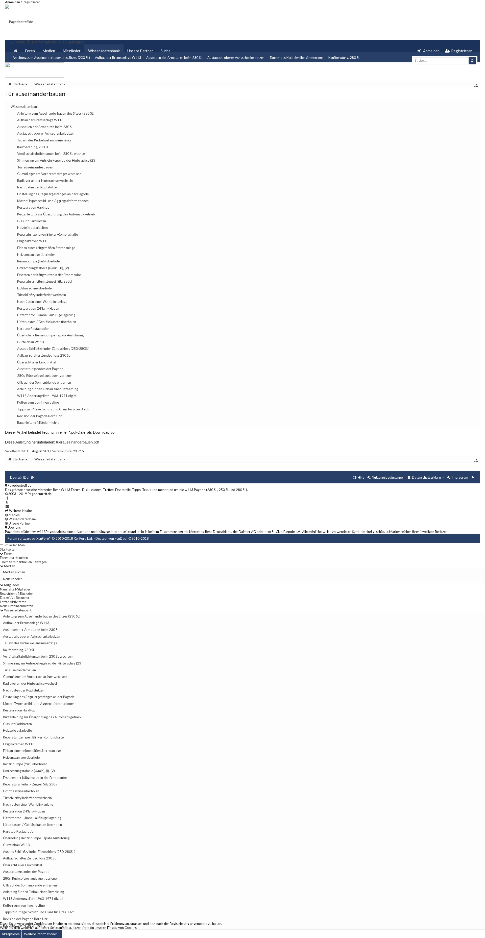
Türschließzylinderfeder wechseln (27, 798)
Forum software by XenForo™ (50, 538)
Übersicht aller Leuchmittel (22, 865)
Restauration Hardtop (19, 710)
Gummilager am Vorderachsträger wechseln (35, 677)
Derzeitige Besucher (14, 598)
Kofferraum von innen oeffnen (24, 905)
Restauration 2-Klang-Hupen (24, 811)
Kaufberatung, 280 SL (344, 58)
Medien (48, 50)
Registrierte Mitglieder (16, 593)
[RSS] (7, 502)
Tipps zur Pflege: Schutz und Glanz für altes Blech (39, 912)
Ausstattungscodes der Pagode (26, 872)
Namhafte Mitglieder (15, 589)
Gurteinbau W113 (16, 845)
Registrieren (31, 2)
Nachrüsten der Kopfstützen (23, 690)
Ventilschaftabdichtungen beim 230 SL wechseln (38, 656)
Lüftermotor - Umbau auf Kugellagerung (32, 818)
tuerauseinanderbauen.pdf (77, 442)
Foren (30, 50)
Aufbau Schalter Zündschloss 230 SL (29, 858)
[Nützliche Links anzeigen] (476, 85)
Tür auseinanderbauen (19, 670)
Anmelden (12, 2)
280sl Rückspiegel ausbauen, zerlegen (30, 878)
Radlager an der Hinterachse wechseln (31, 683)
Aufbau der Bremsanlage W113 (118, 58)
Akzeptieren (11, 934)
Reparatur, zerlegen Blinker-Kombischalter (34, 737)
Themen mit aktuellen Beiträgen (23, 562)
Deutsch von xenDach (122, 538)
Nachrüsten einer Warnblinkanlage (28, 804)
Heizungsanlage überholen (22, 757)
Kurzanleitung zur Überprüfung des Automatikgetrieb (42, 717)
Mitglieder (72, 50)
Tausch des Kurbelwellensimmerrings (296, 58)
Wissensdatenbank (104, 50)
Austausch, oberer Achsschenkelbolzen (235, 58)
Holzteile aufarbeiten (18, 730)
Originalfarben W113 (18, 744)
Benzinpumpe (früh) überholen (25, 764)
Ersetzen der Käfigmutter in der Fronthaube (35, 778)
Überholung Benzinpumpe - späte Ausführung (36, 838)
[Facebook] (7, 498)
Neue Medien (12, 579)
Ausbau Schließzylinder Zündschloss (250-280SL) (39, 852)
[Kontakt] (7, 506)
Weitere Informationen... (42, 934)
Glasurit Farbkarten (17, 724)
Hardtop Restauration (19, 831)
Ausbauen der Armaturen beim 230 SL (174, 58)
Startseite (7, 549)
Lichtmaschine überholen (21, 791)
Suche (166, 50)
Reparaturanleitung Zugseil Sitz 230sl (30, 784)
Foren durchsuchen (14, 558)
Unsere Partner (140, 50)
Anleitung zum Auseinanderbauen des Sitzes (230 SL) (51, 58)
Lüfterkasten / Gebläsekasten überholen (32, 825)
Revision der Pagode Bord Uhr (25, 919)
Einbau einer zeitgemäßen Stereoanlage (32, 751)
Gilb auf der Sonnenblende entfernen (30, 885)
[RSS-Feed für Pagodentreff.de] (472, 477)
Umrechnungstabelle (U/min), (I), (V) (29, 771)
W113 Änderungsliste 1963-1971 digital (33, 899)
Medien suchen (14, 572)
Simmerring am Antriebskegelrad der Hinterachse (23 (42, 663)
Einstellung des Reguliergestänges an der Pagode (39, 697)
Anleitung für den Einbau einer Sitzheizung (33, 892)
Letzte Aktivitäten (13, 602)
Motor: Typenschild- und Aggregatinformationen (39, 704)
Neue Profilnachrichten (16, 606)
